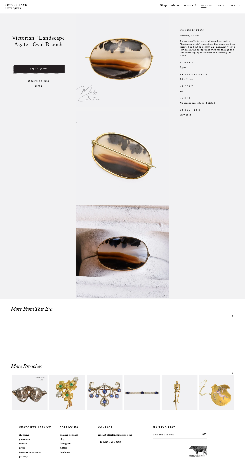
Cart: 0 (234, 5)
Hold (46, 80)
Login (220, 5)
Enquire (33, 80)
